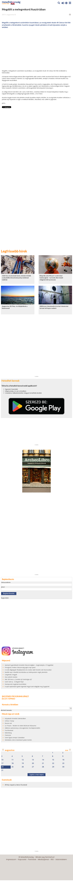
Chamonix (8, 735)
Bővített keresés (6, 710)
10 (2, 760)
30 (63, 767)
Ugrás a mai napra (36, 775)
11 (12, 760)
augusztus (9, 750)
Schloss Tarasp (9, 721)
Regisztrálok (5, 598)
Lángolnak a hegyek (11, 675)
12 (23, 760)
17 (2, 763)
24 (2, 767)
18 (12, 763)
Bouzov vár (8, 723)
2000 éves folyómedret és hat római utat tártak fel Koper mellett (54, 307)
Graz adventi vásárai (11, 677)
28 (43, 767)
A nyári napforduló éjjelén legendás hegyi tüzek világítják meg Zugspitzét (27, 686)
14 (43, 760)
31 (2, 770)
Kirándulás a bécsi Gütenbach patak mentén (18, 740)
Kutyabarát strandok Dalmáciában (15, 718)
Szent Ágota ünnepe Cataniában (15, 737)
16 (63, 760)
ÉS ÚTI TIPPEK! (8, 699)
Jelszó (3, 587)
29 (53, 767)
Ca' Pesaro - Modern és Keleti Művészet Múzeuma (20, 726)
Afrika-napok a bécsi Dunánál (16, 785)
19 (23, 763)
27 (33, 767)
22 (53, 763)
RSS (52, 859)
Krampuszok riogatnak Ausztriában (15, 684)
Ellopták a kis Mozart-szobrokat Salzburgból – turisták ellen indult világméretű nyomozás (51, 277)
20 (33, 763)
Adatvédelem (61, 859)
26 (23, 767)
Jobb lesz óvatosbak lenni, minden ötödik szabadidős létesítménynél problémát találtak (16, 277)
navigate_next (71, 708)
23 (63, 763)
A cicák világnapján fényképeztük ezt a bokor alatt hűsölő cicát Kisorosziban (28, 670)
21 (43, 763)
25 (12, 767)
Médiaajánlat (43, 859)
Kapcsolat (22, 859)
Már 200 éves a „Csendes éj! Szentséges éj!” (18, 679)
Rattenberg (8, 733)
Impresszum (11, 859)
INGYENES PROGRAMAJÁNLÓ (15, 696)
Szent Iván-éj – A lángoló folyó (14, 682)
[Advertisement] (36, 49)
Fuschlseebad (9, 730)
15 (53, 760)
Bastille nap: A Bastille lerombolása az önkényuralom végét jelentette (26, 672)
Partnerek (32, 859)
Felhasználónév (6, 582)
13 (33, 760)
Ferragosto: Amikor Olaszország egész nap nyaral (20, 667)
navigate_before (3, 750)
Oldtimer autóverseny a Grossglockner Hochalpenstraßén (22, 728)
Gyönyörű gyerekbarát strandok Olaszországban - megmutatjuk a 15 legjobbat (29, 665)
